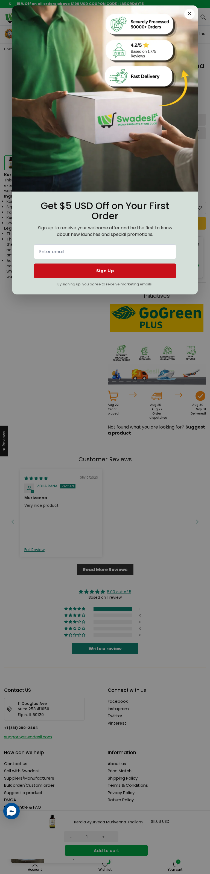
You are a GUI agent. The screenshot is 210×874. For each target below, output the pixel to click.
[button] (11, 811)
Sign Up (105, 271)
